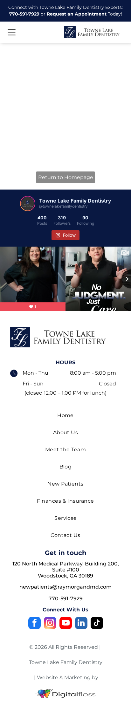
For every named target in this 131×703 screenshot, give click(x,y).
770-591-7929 (24, 14)
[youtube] (65, 624)
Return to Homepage (65, 177)
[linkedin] (81, 624)
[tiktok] (97, 624)
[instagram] (50, 624)
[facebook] (34, 624)
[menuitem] (65, 415)
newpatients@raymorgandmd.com (65, 587)
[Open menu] (12, 32)
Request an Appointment (77, 14)
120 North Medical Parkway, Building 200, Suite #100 (65, 567)
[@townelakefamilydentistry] (27, 203)
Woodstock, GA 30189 (65, 576)
